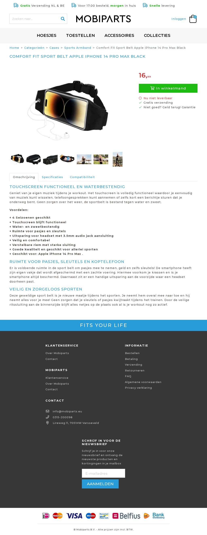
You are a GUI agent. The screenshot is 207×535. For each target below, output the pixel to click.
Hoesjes (46, 35)
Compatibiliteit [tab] (82, 177)
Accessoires (119, 35)
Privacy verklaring (138, 387)
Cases (54, 48)
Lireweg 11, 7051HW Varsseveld (76, 422)
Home (14, 48)
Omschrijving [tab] (24, 177)
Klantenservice (57, 377)
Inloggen (178, 19)
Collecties (157, 35)
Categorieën (34, 48)
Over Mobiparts (57, 353)
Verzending (133, 364)
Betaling (131, 359)
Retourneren (135, 370)
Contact (51, 359)
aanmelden (100, 483)
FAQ (128, 376)
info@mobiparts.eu (67, 411)
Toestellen (80, 35)
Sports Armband (77, 48)
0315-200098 (63, 417)
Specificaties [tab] (52, 177)
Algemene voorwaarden (143, 382)
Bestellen (132, 353)
